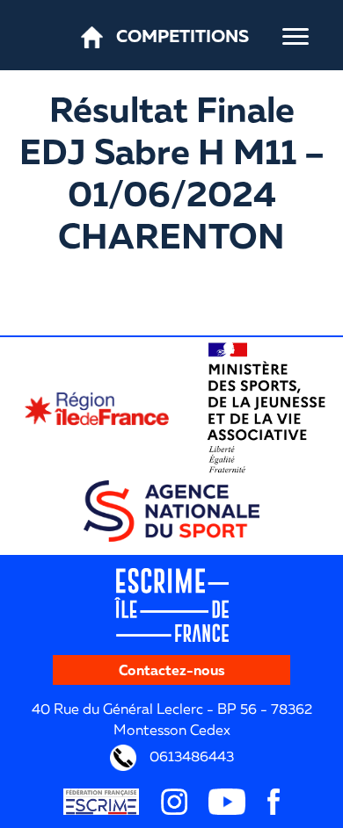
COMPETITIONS (182, 35)
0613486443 (190, 756)
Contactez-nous (172, 670)
